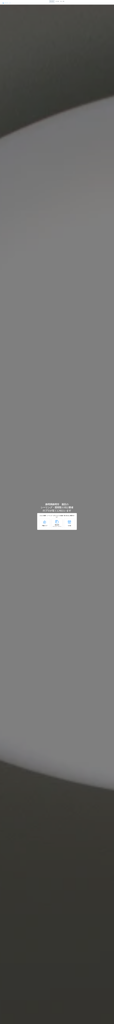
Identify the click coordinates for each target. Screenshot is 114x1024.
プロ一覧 (57, 1)
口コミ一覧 (62, 1)
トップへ (52, 1)
